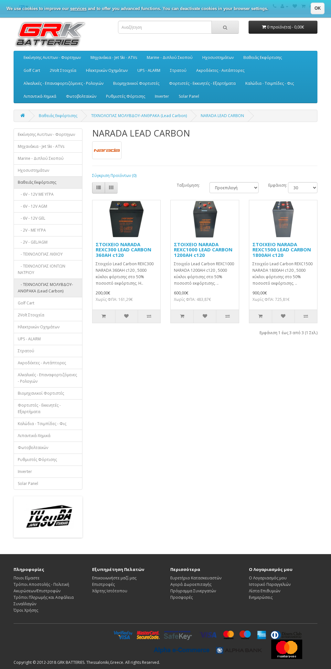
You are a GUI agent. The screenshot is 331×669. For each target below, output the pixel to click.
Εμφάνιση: (273, 185)
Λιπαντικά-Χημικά (40, 96)
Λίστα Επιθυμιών (264, 591)
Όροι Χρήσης (26, 610)
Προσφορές (181, 597)
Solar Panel (189, 96)
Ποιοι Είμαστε (26, 578)
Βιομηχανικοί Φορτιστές (136, 83)
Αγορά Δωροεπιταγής (190, 584)
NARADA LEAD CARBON (222, 115)
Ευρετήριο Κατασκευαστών (195, 578)
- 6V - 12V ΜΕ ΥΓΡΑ (36, 194)
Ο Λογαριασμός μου (268, 578)
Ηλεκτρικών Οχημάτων (107, 70)
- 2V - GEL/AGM (33, 242)
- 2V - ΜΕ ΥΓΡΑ (32, 230)
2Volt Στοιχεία (63, 70)
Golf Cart (32, 70)
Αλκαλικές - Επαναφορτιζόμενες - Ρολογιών (63, 83)
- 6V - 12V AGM (32, 206)
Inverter (162, 96)
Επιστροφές (103, 584)
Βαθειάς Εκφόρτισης (262, 57)
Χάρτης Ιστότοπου (109, 591)
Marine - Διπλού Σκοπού (170, 57)
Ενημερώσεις (260, 597)
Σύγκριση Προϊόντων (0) (114, 175)
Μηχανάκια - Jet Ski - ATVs (114, 57)
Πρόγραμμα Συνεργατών (193, 591)
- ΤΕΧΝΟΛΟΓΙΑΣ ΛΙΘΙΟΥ (40, 254)
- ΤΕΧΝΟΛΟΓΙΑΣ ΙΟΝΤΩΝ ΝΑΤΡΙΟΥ (41, 269)
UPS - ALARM (148, 70)
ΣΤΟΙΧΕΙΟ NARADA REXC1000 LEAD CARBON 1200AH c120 (203, 249)
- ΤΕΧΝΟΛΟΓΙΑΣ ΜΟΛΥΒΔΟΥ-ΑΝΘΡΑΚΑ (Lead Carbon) (45, 288)
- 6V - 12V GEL (31, 218)
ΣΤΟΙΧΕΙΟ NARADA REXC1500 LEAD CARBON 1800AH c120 (281, 249)
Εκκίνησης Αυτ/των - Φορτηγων (52, 57)
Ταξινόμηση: (188, 185)
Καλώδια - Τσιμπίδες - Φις (269, 83)
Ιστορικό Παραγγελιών (270, 584)
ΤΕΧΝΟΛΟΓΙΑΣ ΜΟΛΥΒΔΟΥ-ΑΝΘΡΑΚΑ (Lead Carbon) (139, 115)
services (78, 8)
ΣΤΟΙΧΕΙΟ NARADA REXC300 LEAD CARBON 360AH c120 (123, 249)
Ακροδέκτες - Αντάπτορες (220, 70)
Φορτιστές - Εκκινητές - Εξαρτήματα (202, 83)
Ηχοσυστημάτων (218, 57)
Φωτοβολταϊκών (81, 96)
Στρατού (178, 70)
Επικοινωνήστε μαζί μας (114, 578)
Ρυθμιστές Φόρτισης (125, 96)
